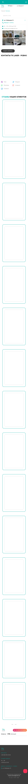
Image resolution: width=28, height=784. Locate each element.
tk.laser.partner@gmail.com (10, 28)
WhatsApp (6, 85)
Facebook (6, 88)
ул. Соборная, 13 (7, 768)
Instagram (17, 85)
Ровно (10, 6)
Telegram (17, 82)
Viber (5, 82)
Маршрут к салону (9, 22)
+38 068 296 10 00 (10, 8)
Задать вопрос (7, 50)
